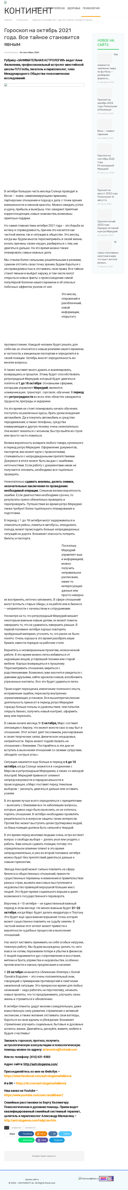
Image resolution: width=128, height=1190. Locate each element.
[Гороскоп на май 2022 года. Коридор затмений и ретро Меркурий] (105, 214)
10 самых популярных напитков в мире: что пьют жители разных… (108, 252)
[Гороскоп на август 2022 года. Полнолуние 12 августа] (105, 183)
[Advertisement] (32, 163)
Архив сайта (32, 1179)
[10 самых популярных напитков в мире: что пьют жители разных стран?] (105, 246)
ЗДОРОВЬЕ (73, 8)
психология (30, 1128)
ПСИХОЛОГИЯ (91, 8)
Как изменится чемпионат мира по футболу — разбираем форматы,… (108, 66)
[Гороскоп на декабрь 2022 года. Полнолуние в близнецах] (105, 93)
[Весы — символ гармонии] (105, 124)
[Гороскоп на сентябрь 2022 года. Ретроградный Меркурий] (105, 148)
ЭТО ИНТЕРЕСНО (54, 8)
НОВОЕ (37, 8)
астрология (16, 1128)
